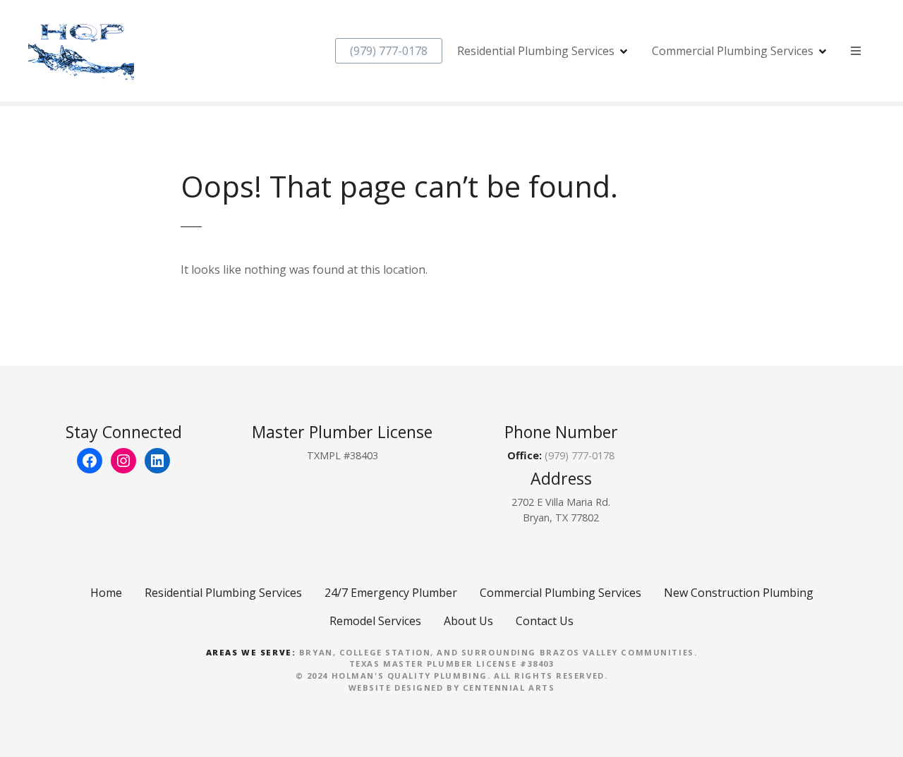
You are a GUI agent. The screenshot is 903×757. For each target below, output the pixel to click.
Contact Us (545, 621)
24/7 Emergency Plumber (391, 592)
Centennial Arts (509, 687)
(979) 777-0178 (389, 51)
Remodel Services (375, 621)
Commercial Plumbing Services (732, 51)
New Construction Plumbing (738, 592)
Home (106, 592)
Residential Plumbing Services (535, 51)
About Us (468, 621)
